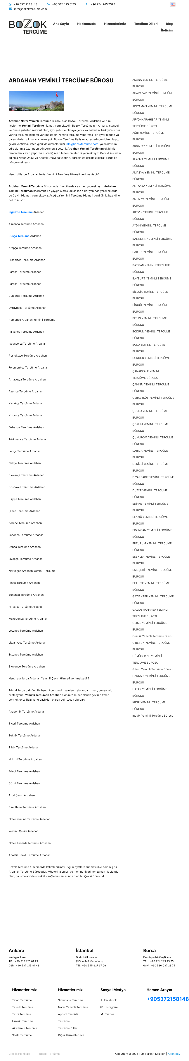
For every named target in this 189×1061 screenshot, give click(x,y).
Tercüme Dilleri (146, 24)
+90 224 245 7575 (103, 4)
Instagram (111, 1007)
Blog (169, 24)
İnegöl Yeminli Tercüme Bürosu (152, 715)
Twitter (109, 1014)
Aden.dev (174, 1053)
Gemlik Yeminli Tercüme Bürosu (153, 636)
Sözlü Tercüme (22, 1035)
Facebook (110, 1000)
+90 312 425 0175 (64, 4)
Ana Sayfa (61, 24)
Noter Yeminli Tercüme (73, 1007)
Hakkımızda (86, 24)
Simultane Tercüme (71, 1000)
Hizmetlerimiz (115, 24)
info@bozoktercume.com (30, 9)
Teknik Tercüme (22, 1007)
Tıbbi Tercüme (21, 1014)
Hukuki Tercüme (23, 1021)
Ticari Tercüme (22, 1000)
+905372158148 (168, 999)
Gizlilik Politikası (19, 1053)
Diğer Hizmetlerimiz (71, 1035)
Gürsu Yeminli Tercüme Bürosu (152, 669)
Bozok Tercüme (49, 1053)
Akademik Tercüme (24, 1028)
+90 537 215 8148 (25, 4)
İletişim (167, 30)
